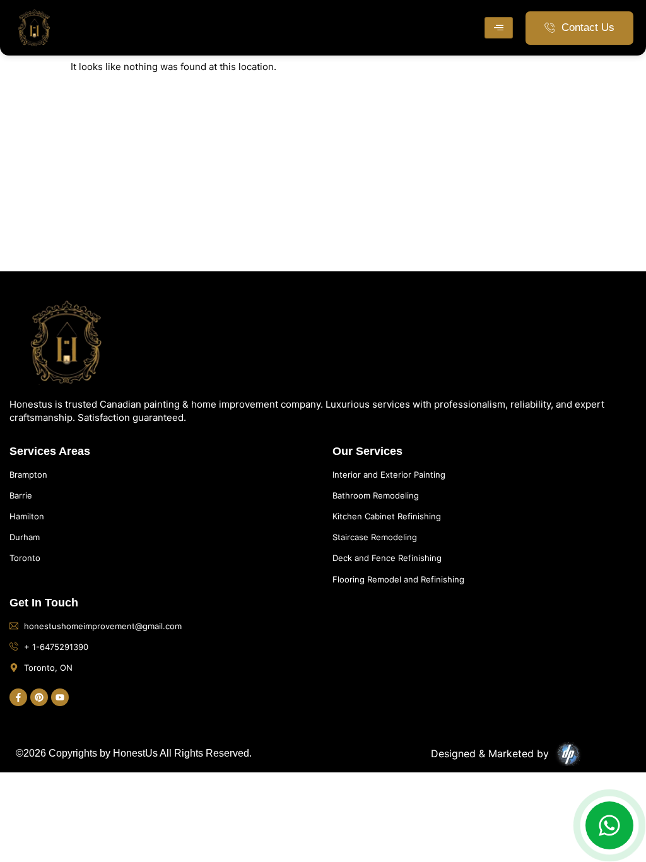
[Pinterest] (39, 697)
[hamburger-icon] (498, 27)
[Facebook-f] (18, 697)
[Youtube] (60, 697)
